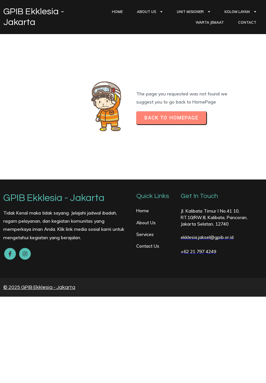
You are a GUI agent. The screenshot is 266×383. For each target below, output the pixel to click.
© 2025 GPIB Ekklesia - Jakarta (39, 287)
